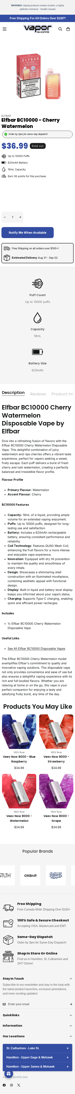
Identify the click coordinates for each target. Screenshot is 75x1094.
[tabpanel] (37, 549)
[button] (68, 29)
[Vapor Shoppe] (37, 29)
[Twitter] (18, 1085)
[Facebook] (4, 1085)
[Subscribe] (68, 1004)
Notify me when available (27, 232)
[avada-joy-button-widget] (8, 1073)
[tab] (13, 393)
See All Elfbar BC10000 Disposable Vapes (36, 648)
